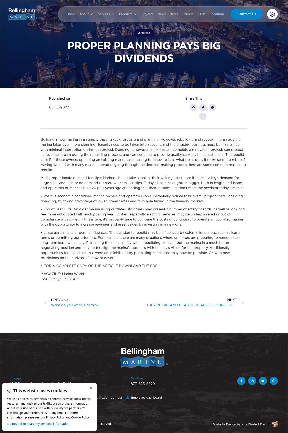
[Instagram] (274, 381)
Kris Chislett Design (255, 424)
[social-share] (193, 107)
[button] (86, 14)
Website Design (224, 424)
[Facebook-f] (241, 381)
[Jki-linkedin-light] (252, 381)
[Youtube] (263, 381)
